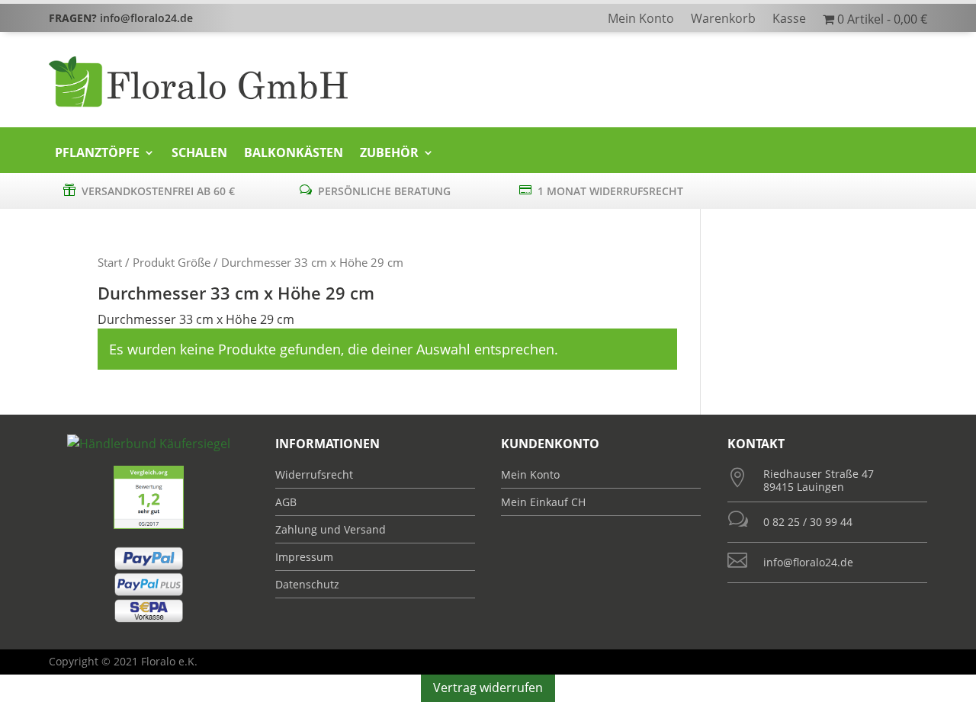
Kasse (789, 20)
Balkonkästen (293, 153)
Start (110, 262)
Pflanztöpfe (97, 153)
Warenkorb (723, 20)
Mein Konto (641, 20)
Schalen (199, 153)
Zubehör (389, 153)
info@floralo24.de (808, 562)
